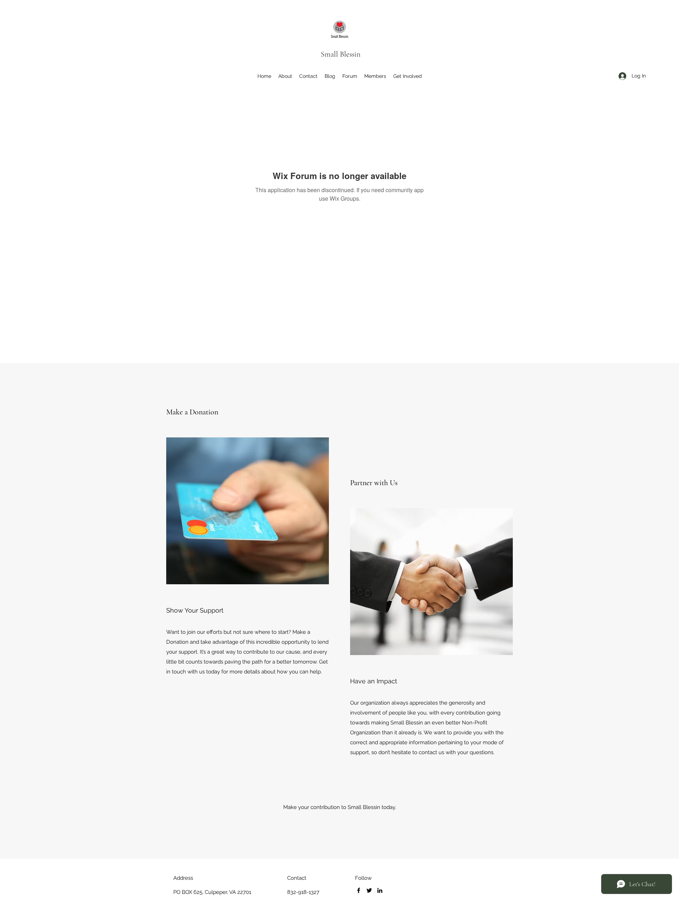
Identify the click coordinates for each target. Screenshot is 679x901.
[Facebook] (358, 890)
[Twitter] (369, 890)
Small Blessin (340, 54)
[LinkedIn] (379, 890)
